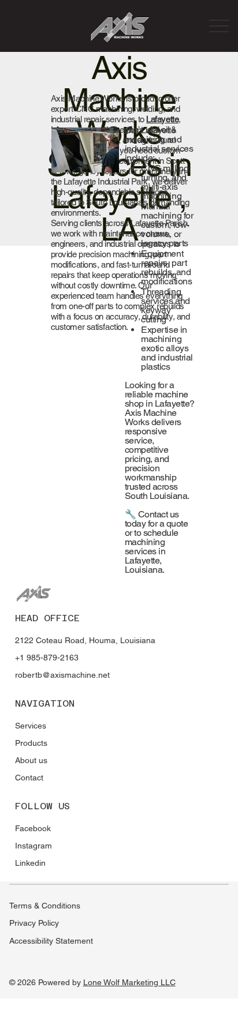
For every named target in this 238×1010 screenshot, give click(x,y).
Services (30, 725)
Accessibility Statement (51, 940)
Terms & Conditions (44, 905)
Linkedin (30, 863)
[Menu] (219, 26)
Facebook (33, 828)
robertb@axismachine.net (62, 674)
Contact (29, 777)
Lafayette (162, 119)
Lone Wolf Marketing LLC (129, 982)
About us (31, 760)
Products (31, 743)
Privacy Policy (34, 923)
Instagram (33, 845)
